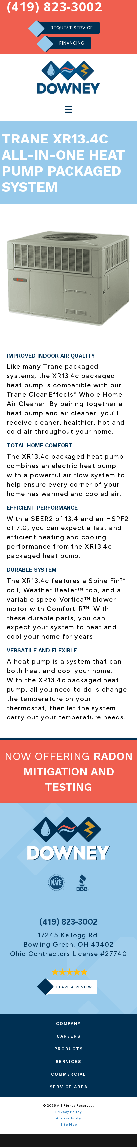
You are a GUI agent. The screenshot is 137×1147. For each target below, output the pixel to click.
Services (68, 1061)
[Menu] (68, 109)
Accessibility (68, 1118)
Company (68, 1023)
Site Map (68, 1124)
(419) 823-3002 (68, 922)
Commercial (68, 1074)
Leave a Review (74, 987)
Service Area (69, 1086)
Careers (69, 1036)
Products (68, 1048)
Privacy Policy (68, 1112)
